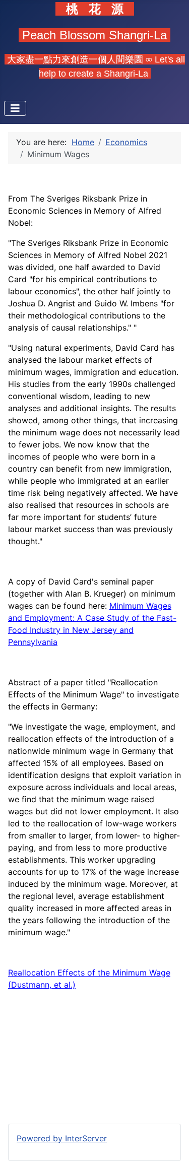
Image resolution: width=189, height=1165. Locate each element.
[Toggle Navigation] (15, 108)
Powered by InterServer (62, 1138)
